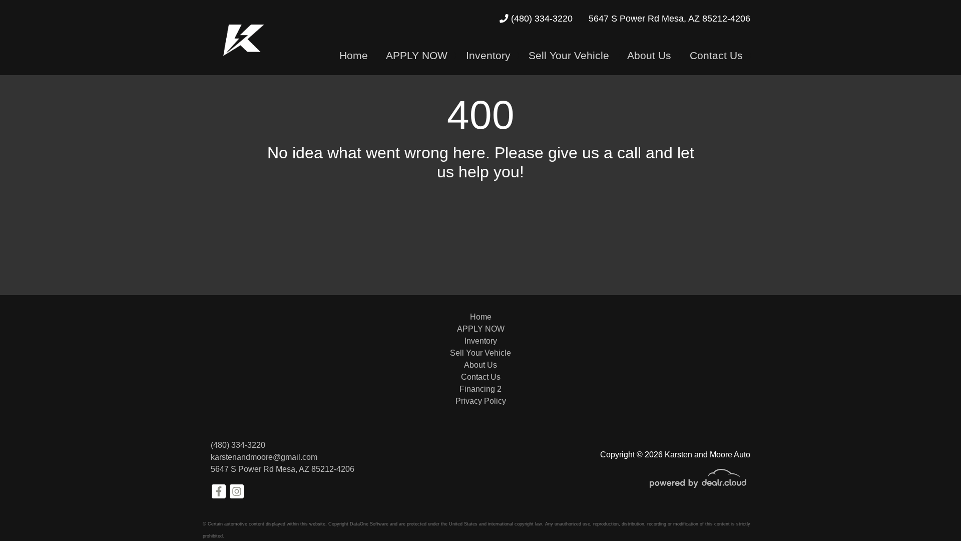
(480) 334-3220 (541, 19)
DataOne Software (369, 523)
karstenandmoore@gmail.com (264, 457)
